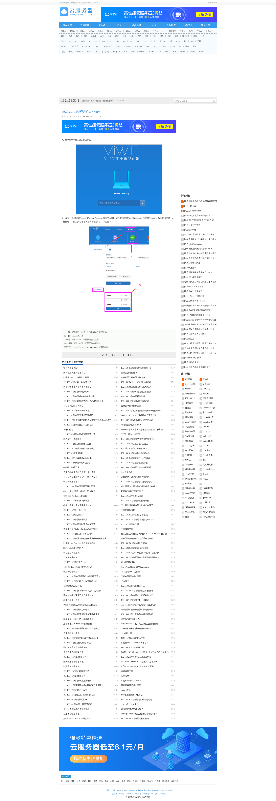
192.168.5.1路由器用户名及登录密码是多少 (140, 557)
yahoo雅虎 (189, 502)
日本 (63, 36)
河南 (146, 36)
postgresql (105, 52)
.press (178, 41)
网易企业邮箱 (209, 512)
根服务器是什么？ (71, 600)
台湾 (102, 36)
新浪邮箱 (189, 412)
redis (125, 52)
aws (163, 31)
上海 (132, 36)
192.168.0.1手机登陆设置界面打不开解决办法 (141, 411)
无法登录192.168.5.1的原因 (75, 496)
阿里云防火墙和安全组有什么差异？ (200, 353)
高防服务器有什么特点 (131, 619)
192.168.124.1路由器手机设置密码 (78, 534)
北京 (176, 36)
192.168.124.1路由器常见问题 (134, 543)
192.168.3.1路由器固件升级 (133, 396)
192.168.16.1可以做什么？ (74, 657)
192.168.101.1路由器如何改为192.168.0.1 (139, 519)
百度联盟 (74, 46)
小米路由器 (208, 403)
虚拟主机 (136, 25)
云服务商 (84, 25)
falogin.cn (189, 465)
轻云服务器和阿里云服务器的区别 (199, 234)
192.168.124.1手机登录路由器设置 (136, 382)
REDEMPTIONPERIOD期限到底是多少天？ (140, 662)
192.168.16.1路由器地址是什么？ (135, 463)
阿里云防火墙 (190, 206)
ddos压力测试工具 (71, 467)
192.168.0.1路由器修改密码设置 (135, 401)
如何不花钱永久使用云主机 (133, 638)
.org (131, 41)
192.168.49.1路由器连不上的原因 (135, 458)
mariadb (80, 52)
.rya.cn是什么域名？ (130, 704)
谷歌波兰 (125, 676)
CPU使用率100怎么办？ (131, 572)
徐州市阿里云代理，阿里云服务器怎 (200, 282)
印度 (109, 36)
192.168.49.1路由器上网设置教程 (77, 704)
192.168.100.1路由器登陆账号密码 (136, 387)
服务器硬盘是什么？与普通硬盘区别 (137, 538)
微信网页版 (190, 507)
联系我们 (121, 794)
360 (62, 781)
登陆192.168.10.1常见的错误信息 (77, 567)
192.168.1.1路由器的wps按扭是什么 (78, 396)
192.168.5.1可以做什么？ (74, 676)
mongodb (116, 52)
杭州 (195, 36)
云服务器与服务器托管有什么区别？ (79, 472)
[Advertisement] (138, 76)
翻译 (84, 781)
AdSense (64, 46)
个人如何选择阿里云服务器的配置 (199, 348)
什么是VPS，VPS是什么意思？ (77, 377)
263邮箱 (188, 379)
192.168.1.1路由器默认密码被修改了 (137, 595)
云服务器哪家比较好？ (73, 714)
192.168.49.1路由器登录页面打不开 (136, 368)
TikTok (206, 446)
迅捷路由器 (190, 469)
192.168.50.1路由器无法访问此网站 (136, 482)
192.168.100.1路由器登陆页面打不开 (79, 486)
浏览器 (192, 52)
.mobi (83, 41)
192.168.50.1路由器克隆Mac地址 (135, 548)
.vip (117, 41)
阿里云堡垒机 (190, 268)
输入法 (201, 52)
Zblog (118, 46)
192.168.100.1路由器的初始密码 (135, 718)
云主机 (102, 25)
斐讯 (174, 52)
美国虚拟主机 (127, 529)
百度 (187, 517)
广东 (139, 36)
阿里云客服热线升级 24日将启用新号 (200, 201)
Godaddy (206, 431)
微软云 (146, 31)
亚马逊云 (207, 474)
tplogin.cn (207, 498)
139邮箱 (206, 389)
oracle (89, 52)
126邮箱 (206, 450)
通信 (194, 46)
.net (111, 41)
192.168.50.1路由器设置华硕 (75, 700)
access (133, 52)
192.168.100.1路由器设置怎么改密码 (137, 591)
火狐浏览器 (208, 465)
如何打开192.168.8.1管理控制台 (77, 718)
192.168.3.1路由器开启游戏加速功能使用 (81, 614)
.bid (185, 41)
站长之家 (205, 25)
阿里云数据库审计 (192, 362)
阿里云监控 (189, 339)
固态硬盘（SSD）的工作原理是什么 (79, 619)
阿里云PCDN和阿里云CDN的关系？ (200, 220)
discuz (98, 46)
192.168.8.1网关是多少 (73, 515)
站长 (202, 36)
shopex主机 (126, 690)
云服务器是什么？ (71, 633)
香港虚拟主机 (127, 671)
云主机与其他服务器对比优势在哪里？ (138, 505)
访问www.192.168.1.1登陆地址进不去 (137, 666)
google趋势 (189, 446)
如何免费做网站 (70, 368)
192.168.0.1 (207, 427)
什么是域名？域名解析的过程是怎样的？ (139, 486)
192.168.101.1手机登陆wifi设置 (134, 515)
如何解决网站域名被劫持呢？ (76, 709)
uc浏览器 (207, 384)
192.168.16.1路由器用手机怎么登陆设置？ (81, 576)
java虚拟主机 (126, 472)
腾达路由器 (190, 488)
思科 (112, 781)
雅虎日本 (189, 403)
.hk (151, 41)
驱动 (101, 781)
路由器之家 (107, 101)
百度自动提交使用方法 (131, 406)
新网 (191, 31)
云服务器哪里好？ (129, 373)
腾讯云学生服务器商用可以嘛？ (77, 387)
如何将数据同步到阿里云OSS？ (198, 249)
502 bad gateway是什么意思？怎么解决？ (139, 605)
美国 (85, 36)
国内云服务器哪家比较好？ (75, 662)
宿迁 (154, 36)
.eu (157, 41)
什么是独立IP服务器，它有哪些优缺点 (80, 477)
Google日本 (208, 422)
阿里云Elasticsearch (192, 211)
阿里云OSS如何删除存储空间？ (198, 310)
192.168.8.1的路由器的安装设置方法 (79, 434)
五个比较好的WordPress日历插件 (77, 624)
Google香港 (208, 455)
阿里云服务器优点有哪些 (195, 334)
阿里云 (63, 31)
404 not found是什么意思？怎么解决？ (80, 491)
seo (180, 46)
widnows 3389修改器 (130, 524)
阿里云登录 (212, 3)
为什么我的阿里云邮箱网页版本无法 (200, 324)
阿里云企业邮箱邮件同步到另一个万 (200, 253)
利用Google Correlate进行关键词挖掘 (79, 543)
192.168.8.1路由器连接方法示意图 (136, 467)
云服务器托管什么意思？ (132, 576)
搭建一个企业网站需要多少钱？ (77, 505)
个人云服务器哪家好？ (73, 652)
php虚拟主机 (126, 633)
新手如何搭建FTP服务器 (132, 695)
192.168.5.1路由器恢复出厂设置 (77, 643)
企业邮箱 (62, 3)
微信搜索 (189, 441)
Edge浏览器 (190, 493)
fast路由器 (189, 436)
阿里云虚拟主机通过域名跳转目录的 (200, 258)
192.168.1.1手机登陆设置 (132, 496)
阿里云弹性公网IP (192, 263)
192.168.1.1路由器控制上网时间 (135, 600)
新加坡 (93, 36)
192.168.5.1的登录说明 (73, 453)
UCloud (206, 483)
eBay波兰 (125, 581)
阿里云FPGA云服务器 (194, 287)
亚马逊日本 (190, 393)
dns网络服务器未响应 (72, 586)
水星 (123, 781)
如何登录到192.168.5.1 (131, 681)
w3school (138, 46)
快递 (95, 781)
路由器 (182, 52)
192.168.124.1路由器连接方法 (76, 671)
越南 (117, 36)
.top (96, 41)
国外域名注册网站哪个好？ (75, 647)
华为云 (91, 31)
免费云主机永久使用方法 (74, 373)
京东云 (118, 31)
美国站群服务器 (128, 510)
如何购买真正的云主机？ (132, 491)
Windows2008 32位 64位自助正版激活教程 (139, 624)
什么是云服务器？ (129, 562)
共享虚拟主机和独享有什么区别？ (136, 628)
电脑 (106, 781)
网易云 (72, 31)
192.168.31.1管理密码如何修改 (87, 343)
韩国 (77, 36)
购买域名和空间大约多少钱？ (134, 448)
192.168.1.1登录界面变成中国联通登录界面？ (83, 685)
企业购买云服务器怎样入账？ (134, 377)
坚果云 (100, 31)
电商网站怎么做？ (71, 666)
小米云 (182, 31)
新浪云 (137, 31)
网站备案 (78, 3)
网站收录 (146, 794)
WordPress (127, 46)
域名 (119, 25)
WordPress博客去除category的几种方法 (80, 605)
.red (170, 41)
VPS (154, 25)
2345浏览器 (208, 488)
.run (163, 41)
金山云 (128, 31)
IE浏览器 (207, 502)
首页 (92, 101)
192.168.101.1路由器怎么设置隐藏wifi (80, 581)
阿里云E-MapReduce (193, 244)
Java (147, 46)
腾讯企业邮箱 (209, 517)
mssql (71, 52)
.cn (76, 41)
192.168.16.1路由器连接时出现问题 (136, 700)
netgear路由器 (209, 507)
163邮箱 (188, 483)
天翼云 (199, 31)
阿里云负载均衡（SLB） (195, 301)
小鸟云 (155, 31)
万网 (199, 41)
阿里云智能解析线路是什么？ (197, 315)
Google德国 (190, 384)
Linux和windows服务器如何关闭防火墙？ (139, 714)
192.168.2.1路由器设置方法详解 (77, 681)
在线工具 (188, 25)
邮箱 (89, 781)
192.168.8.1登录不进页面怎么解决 (136, 392)
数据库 (142, 52)
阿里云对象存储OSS (193, 277)
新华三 (188, 460)
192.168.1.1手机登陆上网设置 (76, 501)
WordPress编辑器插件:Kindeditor (135, 567)
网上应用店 (190, 512)
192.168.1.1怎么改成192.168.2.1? (77, 458)
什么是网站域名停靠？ (73, 406)
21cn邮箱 (189, 450)
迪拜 (124, 36)
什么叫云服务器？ (71, 482)
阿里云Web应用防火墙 (194, 296)
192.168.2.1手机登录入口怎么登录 (136, 657)
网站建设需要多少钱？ (131, 425)
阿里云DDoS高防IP (192, 358)
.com (69, 41)
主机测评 (94, 3)
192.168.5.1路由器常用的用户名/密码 (137, 439)
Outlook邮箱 (208, 441)
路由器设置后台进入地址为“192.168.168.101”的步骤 (144, 534)
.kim (191, 41)
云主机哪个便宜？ (71, 572)
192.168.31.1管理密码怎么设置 (85, 339)
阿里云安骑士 (190, 230)
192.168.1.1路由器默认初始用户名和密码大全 (83, 401)
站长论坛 (162, 794)
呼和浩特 (185, 36)
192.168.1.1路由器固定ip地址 (76, 610)
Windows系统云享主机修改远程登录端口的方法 (142, 429)
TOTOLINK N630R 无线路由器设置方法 (138, 415)
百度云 (82, 31)
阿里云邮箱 (208, 398)
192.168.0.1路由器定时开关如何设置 (79, 524)
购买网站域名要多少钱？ (132, 709)
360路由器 (189, 474)
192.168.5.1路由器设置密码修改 (135, 501)
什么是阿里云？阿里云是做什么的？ (200, 305)
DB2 (96, 52)
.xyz (124, 41)
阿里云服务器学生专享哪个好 (197, 367)
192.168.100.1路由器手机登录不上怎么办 (81, 628)
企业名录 (138, 794)
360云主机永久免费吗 (130, 434)
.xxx (144, 41)
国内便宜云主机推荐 (72, 439)
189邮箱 (206, 493)
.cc (90, 41)
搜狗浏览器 (190, 431)
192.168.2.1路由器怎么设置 (75, 690)
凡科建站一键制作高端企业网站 (135, 477)
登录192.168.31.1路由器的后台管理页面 (89, 332)
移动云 (208, 31)
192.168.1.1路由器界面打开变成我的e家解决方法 (84, 538)
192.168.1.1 (190, 398)
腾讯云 (109, 31)
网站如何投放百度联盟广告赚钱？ (78, 595)
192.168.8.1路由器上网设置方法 (77, 382)
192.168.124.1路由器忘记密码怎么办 (79, 695)
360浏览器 (189, 498)
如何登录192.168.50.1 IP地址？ (134, 643)
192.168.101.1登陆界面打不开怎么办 (79, 448)
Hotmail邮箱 (208, 417)
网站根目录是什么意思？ (132, 685)
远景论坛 (207, 436)
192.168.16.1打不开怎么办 (74, 510)
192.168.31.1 (118, 101)
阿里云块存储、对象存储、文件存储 (200, 239)
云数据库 (171, 25)
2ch (204, 460)
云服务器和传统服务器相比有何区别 (137, 610)
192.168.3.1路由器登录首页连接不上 (79, 415)
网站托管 (86, 3)
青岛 (169, 36)
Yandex (188, 389)
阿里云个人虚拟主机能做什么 (197, 215)
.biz (62, 41)
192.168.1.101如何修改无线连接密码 (137, 420)
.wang (103, 41)
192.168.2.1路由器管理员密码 (76, 392)
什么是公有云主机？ (72, 553)
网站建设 (70, 3)
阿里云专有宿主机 (192, 225)
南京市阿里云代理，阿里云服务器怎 (200, 343)
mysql (63, 52)
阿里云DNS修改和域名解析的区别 (199, 329)
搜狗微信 (189, 417)
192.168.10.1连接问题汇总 (132, 647)
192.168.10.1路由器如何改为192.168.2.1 (80, 638)
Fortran (172, 46)
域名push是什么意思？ (73, 548)
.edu (137, 41)
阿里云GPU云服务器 (193, 291)
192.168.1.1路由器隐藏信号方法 (77, 444)
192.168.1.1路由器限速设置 (75, 519)
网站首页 (67, 25)
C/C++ (155, 46)
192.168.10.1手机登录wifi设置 (76, 411)
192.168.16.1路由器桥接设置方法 (135, 453)
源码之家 (154, 794)
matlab (164, 46)
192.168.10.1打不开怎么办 (74, 562)
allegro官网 (68, 429)
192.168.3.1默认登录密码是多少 (77, 463)
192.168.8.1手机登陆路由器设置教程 (137, 614)
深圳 (161, 36)
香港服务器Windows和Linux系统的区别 (80, 529)
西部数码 (172, 31)
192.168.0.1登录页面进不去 (133, 586)
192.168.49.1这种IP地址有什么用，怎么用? (140, 553)
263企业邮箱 (190, 422)
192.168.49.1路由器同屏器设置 (134, 444)
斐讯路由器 (208, 412)
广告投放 (113, 794)
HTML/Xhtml (87, 46)
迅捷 (159, 52)
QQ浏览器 (189, 427)
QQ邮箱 (188, 455)
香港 (70, 36)
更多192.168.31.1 (119, 354)
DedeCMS (108, 46)
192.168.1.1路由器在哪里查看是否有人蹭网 (82, 591)
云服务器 (174, 781)
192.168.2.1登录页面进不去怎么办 (78, 425)
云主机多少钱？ (70, 557)
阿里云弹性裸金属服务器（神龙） (199, 272)
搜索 (187, 46)
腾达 (167, 52)
